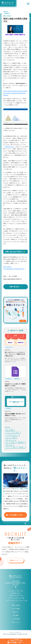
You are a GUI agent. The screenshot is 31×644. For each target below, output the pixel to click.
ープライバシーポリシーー (15, 632)
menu (28, 3)
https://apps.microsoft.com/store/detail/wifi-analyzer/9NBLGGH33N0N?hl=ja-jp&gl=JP (15, 93)
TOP (4, 276)
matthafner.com (9, 147)
